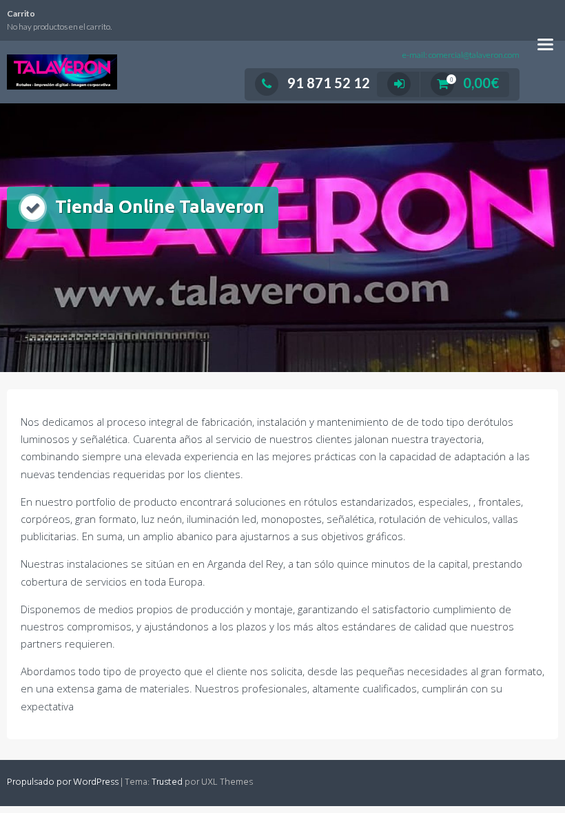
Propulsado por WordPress (63, 782)
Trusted (167, 782)
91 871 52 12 (328, 82)
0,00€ (474, 82)
